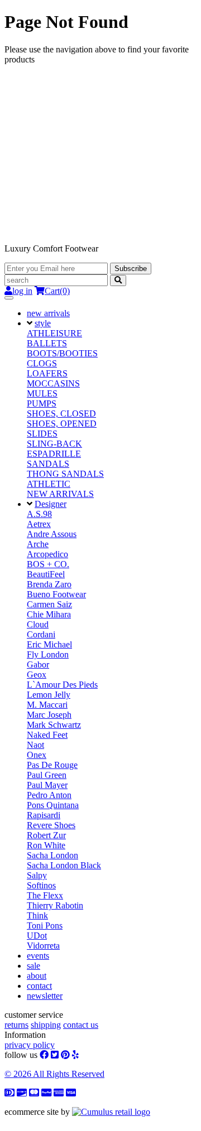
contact (39, 985)
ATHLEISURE (54, 333)
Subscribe (130, 268)
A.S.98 (39, 514)
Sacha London (52, 855)
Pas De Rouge (52, 765)
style (43, 323)
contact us (80, 1025)
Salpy (37, 875)
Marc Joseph (49, 714)
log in (22, 291)
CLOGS (42, 363)
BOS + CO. (48, 564)
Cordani (41, 634)
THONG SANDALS (65, 473)
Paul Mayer (47, 785)
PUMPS (41, 403)
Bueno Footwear (56, 594)
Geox (36, 674)
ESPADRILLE (54, 453)
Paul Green (46, 775)
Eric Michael (49, 644)
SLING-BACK (54, 443)
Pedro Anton (49, 795)
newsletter (45, 995)
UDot (37, 935)
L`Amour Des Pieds (62, 684)
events (38, 955)
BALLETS (47, 343)
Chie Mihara (49, 614)
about (36, 975)
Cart (57, 291)
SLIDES (42, 433)
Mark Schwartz (54, 724)
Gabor (38, 664)
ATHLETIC (48, 484)
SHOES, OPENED (62, 423)
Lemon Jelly (48, 694)
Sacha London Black (64, 865)
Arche (38, 544)
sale (33, 965)
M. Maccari (47, 704)
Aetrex (39, 524)
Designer (50, 504)
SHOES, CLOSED (61, 413)
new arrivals (48, 313)
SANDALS (48, 463)
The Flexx (45, 895)
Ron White (46, 845)
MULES (42, 393)
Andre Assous (51, 534)
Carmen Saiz (49, 604)
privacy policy (29, 1045)
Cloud (38, 624)
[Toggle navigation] (8, 297)
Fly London (48, 654)
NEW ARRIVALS (60, 494)
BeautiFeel (46, 574)
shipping (46, 1025)
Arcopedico (47, 554)
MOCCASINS (53, 383)
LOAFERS (47, 373)
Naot (35, 745)
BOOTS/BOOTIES (62, 353)
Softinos (41, 885)
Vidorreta (43, 945)
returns (16, 1025)
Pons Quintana (53, 805)
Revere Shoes (51, 825)
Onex (36, 755)
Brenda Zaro (49, 584)
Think (37, 915)
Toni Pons (45, 925)
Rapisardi (43, 815)
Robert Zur (46, 835)
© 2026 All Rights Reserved (54, 1074)
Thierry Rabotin (55, 905)
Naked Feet (47, 735)
